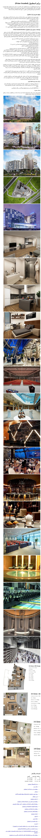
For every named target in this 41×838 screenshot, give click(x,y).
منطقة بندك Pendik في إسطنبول (31, 809)
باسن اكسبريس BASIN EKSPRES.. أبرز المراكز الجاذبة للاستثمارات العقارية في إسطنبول (22, 832)
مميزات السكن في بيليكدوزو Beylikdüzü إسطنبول (28, 828)
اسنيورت (36, 823)
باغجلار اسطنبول (34, 814)
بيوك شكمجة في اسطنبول (32, 821)
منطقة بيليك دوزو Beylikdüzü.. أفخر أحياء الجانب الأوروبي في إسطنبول (23, 835)
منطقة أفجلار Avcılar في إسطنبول (31, 811)
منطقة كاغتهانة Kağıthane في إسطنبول (30, 806)
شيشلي (36, 791)
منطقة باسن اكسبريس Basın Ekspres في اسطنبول (27, 801)
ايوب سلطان (35, 796)
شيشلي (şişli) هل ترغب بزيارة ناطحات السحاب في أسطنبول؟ (25, 826)
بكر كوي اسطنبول (34, 799)
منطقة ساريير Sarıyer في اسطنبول (31, 789)
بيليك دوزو (36, 786)
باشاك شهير (35, 818)
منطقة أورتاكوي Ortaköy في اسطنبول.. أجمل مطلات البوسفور (25, 804)
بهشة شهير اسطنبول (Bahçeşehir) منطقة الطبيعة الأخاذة (26, 794)
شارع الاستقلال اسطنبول (33, 784)
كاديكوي (36, 816)
